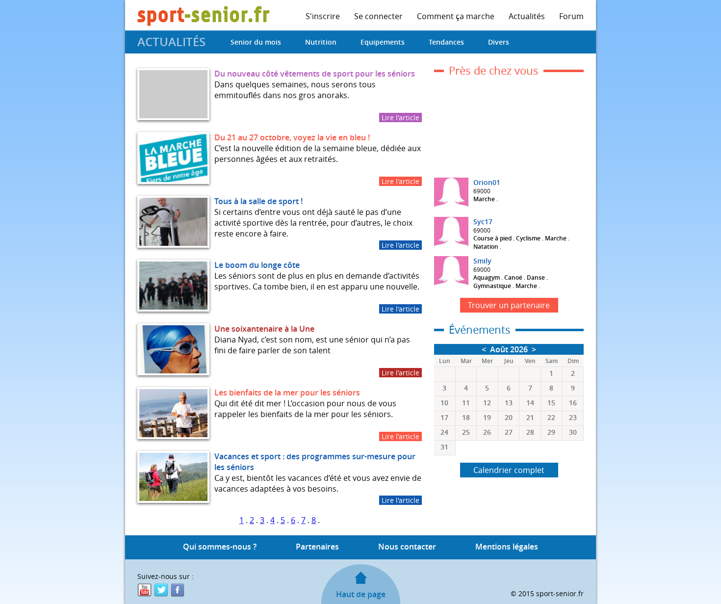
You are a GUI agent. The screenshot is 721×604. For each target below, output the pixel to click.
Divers (498, 42)
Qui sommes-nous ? (220, 546)
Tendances (446, 42)
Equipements (382, 42)
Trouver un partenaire (509, 305)
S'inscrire (323, 16)
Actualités (527, 16)
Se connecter (378, 16)
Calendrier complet (508, 470)
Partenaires (317, 546)
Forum (571, 16)
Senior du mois (256, 42)
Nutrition (320, 42)
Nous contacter (407, 546)
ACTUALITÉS (171, 42)
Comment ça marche (455, 16)
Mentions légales (506, 546)
